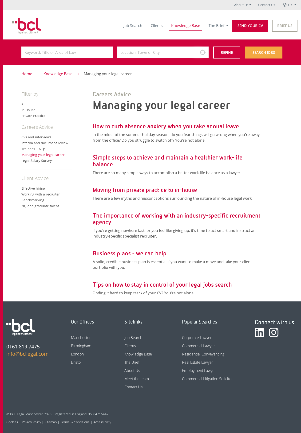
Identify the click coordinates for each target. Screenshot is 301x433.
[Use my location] (203, 52)
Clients (157, 25)
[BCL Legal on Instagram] (273, 332)
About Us (241, 5)
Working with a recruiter (40, 194)
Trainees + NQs (33, 149)
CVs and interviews (36, 137)
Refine (227, 52)
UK (290, 5)
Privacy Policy (31, 422)
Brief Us (284, 25)
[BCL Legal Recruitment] (20, 327)
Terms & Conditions (75, 422)
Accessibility (102, 422)
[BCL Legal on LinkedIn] (259, 332)
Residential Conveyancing (203, 354)
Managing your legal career (43, 154)
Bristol (76, 362)
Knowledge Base (185, 25)
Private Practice (33, 115)
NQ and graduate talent (40, 206)
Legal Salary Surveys (37, 160)
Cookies (12, 422)
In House (28, 110)
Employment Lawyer (199, 370)
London (77, 354)
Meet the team (136, 378)
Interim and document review (44, 143)
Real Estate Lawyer (197, 362)
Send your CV (250, 25)
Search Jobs (264, 52)
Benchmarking (32, 200)
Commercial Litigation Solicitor (207, 378)
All (23, 104)
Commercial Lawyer (198, 345)
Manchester (81, 337)
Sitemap (51, 422)
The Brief (217, 25)
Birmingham (81, 345)
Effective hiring (33, 188)
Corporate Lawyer (197, 337)
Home (26, 73)
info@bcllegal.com (27, 354)
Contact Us (266, 5)
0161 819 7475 (23, 346)
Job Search (132, 25)
